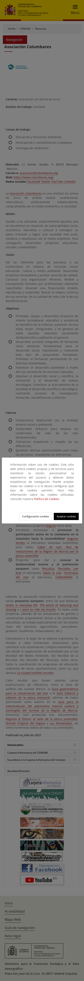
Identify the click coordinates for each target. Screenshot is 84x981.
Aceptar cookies (66, 516)
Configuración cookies (35, 516)
